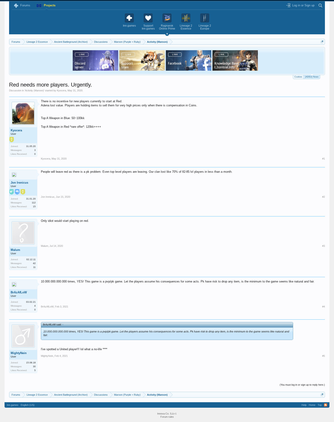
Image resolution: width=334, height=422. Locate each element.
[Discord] (95, 69)
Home (312, 405)
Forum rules (167, 416)
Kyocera (61, 90)
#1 (323, 158)
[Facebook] (188, 69)
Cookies (298, 77)
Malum (15, 250)
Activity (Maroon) (34, 90)
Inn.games (12, 405)
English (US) (28, 405)
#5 (323, 356)
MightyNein (19, 353)
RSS (325, 405)
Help (304, 405)
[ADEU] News (312, 77)
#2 (323, 196)
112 (34, 202)
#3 (323, 246)
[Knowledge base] (235, 69)
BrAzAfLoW (19, 292)
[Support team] (142, 69)
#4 (323, 306)
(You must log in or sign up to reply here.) (302, 384)
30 (34, 366)
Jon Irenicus (19, 182)
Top (320, 405)
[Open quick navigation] (322, 41)
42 (34, 263)
